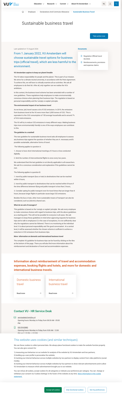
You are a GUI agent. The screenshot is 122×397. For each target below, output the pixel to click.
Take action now (99, 36)
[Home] (23, 12)
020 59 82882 (23, 327)
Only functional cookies (74, 390)
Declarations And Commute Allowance (54, 12)
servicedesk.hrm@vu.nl (26, 317)
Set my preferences (97, 390)
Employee (32, 12)
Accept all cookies (53, 390)
